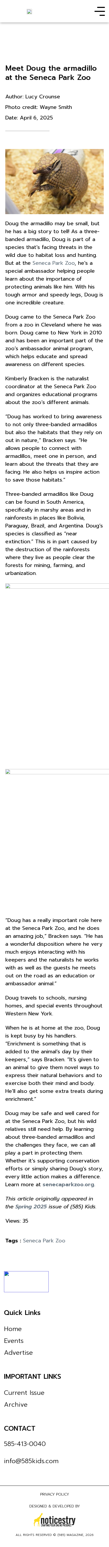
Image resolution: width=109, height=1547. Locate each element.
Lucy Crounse (42, 96)
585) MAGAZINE (70, 1534)
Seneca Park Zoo (54, 263)
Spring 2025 (31, 1206)
